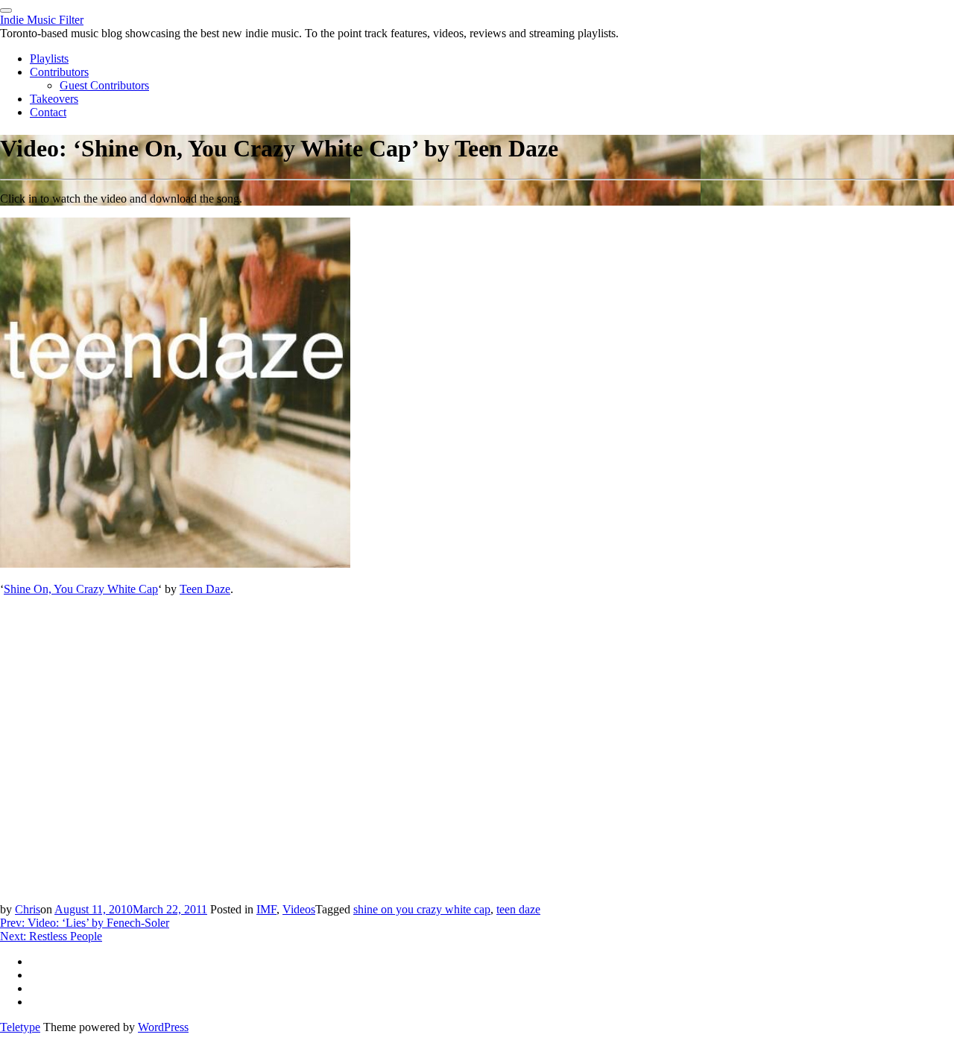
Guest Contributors (104, 85)
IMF (266, 909)
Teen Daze (205, 589)
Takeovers (54, 98)
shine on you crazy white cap (421, 909)
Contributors (59, 72)
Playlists (49, 58)
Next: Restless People (51, 936)
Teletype (20, 1027)
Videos (298, 909)
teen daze (518, 909)
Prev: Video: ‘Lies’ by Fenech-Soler (84, 922)
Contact (48, 112)
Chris (27, 909)
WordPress (163, 1027)
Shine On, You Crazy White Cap (81, 589)
